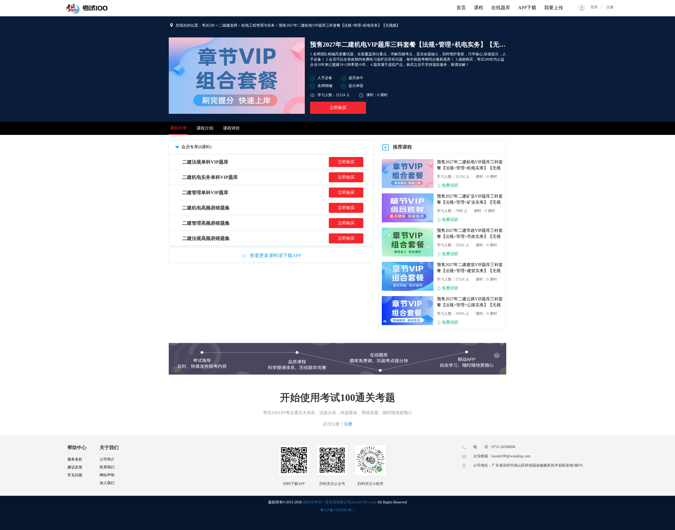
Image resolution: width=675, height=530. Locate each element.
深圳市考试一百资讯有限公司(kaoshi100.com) (339, 502)
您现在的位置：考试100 (195, 25)
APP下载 (527, 7)
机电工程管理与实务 (258, 25)
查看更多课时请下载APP (275, 255)
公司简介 (107, 459)
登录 (595, 7)
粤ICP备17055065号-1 (337, 510)
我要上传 (553, 7)
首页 (461, 7)
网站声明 (107, 475)
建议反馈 (75, 467)
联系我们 (107, 467)
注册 (608, 7)
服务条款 (75, 459)
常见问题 (75, 475)
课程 (478, 7)
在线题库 (500, 7)
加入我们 (107, 483)
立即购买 (338, 107)
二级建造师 (228, 25)
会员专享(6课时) (196, 147)
